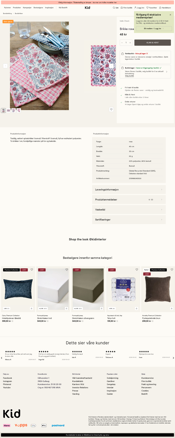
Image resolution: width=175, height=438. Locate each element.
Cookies (145, 390)
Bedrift (144, 394)
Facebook (7, 378)
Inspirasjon (49, 8)
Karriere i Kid (78, 384)
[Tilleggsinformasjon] (12, 321)
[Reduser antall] (122, 42)
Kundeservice (147, 378)
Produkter (17, 8)
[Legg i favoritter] (111, 109)
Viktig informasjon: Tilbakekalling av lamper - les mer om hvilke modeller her (87, 2)
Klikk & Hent (153, 43)
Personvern (146, 387)
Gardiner (111, 381)
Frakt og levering (148, 384)
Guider (110, 394)
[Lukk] (170, 14)
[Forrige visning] (5, 66)
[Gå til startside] (87, 7)
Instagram (7, 381)
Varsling (75, 394)
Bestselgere (38, 8)
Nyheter (7, 8)
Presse (75, 390)
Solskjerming (112, 378)
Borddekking (7, 13)
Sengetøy (111, 384)
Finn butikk (146, 381)
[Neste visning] (111, 66)
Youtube (7, 387)
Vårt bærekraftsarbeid (82, 378)
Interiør (110, 387)
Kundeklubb (77, 381)
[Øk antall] (130, 42)
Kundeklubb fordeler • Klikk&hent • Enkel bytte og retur (87, 435)
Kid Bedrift (63, 8)
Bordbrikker (19, 13)
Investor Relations (80, 387)
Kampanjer (27, 8)
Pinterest (7, 384)
